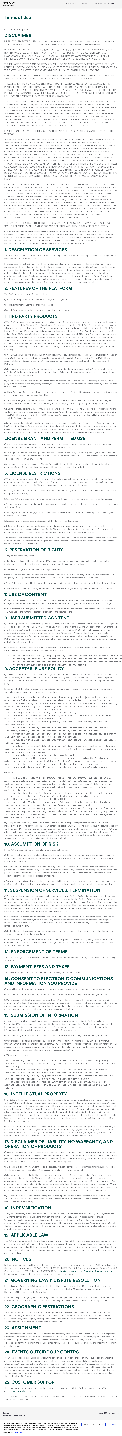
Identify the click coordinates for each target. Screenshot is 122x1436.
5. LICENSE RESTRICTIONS (32, 473)
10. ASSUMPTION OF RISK (31, 844)
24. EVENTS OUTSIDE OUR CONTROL (43, 1352)
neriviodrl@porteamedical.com (14, 1415)
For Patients (98, 4)
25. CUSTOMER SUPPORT (30, 1382)
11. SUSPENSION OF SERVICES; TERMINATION (52, 890)
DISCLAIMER (17, 35)
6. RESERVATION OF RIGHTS (34, 550)
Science (84, 4)
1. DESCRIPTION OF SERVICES (35, 250)
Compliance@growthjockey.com (98, 1271)
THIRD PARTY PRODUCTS (31, 316)
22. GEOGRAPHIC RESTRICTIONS (39, 1307)
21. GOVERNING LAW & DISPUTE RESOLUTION (52, 1280)
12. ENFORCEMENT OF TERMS (36, 952)
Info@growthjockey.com (71, 1271)
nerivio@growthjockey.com (19, 1391)
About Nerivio (71, 4)
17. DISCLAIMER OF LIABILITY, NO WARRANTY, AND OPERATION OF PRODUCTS (58, 1144)
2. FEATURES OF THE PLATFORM (38, 288)
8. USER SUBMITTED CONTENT (36, 618)
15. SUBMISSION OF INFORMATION (41, 1015)
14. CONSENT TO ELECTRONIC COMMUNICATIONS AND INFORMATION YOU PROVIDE (58, 981)
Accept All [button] (85, 1424)
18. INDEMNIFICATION (27, 1208)
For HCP (111, 4)
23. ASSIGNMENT (22, 1328)
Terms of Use (17, 17)
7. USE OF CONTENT (25, 594)
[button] (112, 1424)
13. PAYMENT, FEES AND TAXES (37, 967)
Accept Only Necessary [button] (98, 1424)
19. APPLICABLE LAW (26, 1235)
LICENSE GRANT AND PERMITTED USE (44, 438)
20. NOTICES (17, 1259)
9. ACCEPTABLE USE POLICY (34, 669)
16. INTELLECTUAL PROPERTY (35, 1094)
